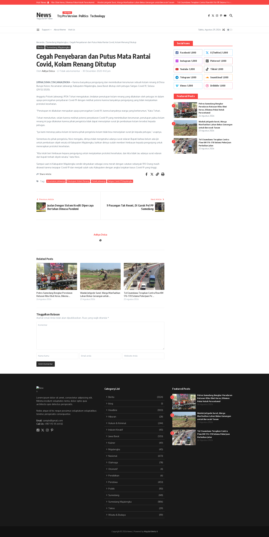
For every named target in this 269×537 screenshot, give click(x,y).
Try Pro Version (67, 15)
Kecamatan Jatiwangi (56, 181)
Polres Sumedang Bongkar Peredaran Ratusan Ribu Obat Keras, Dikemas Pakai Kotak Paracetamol (214, 398)
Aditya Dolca (48, 71)
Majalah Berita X (151, 531)
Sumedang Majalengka (57, 42)
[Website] (100, 240)
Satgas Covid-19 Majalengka (120, 181)
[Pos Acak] (223, 30)
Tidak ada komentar (70, 71)
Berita (40, 47)
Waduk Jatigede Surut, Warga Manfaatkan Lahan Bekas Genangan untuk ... (100, 294)
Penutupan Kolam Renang (78, 181)
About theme (60, 29)
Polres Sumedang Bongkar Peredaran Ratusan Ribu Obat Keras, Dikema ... (54, 294)
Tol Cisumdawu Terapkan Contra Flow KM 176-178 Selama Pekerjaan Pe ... (143, 294)
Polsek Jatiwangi (99, 181)
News (43, 15)
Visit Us (71, 29)
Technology (97, 16)
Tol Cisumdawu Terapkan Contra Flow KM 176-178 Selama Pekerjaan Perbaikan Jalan (215, 142)
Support (46, 29)
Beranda (40, 42)
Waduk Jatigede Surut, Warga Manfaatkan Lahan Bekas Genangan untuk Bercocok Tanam (215, 124)
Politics (83, 16)
